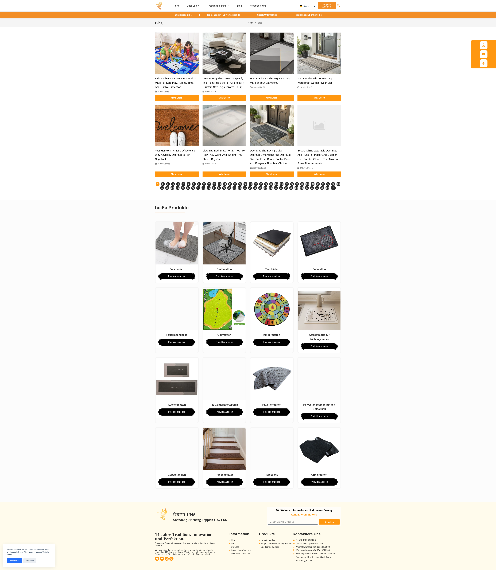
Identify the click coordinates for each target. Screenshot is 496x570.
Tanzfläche (271, 269)
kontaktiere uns (258, 6)
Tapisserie (271, 474)
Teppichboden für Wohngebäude (223, 15)
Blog (239, 6)
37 (162, 188)
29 (302, 184)
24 (276, 184)
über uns (192, 6)
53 (244, 188)
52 (239, 188)
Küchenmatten (177, 404)
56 (260, 188)
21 (261, 184)
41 (183, 188)
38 (167, 188)
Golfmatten (224, 334)
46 (208, 188)
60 (281, 188)
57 (265, 188)
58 (270, 188)
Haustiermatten (271, 404)
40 (177, 188)
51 (234, 188)
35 (333, 184)
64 (301, 188)
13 (220, 184)
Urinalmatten (319, 474)
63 (296, 188)
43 (193, 188)
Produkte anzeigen (176, 276)
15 (230, 184)
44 (198, 188)
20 (255, 184)
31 (313, 184)
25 (281, 184)
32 (317, 184)
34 (328, 184)
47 (214, 188)
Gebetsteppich (177, 474)
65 (306, 188)
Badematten (176, 269)
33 (323, 184)
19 (251, 184)
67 (317, 188)
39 (172, 188)
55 (255, 188)
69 (327, 188)
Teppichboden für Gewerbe (308, 15)
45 (203, 188)
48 (219, 188)
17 (240, 184)
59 (275, 188)
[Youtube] (162, 559)
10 (204, 184)
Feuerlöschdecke (176, 334)
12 (214, 184)
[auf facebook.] (157, 559)
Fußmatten (319, 269)
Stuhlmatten (224, 269)
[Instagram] (171, 559)
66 (312, 188)
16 (235, 184)
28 (297, 184)
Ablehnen (30, 561)
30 (307, 184)
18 (245, 184)
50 (229, 188)
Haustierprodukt (182, 15)
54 (250, 188)
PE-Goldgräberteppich (224, 404)
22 (266, 184)
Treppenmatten (224, 474)
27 (292, 184)
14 (225, 184)
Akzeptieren (15, 561)
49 (224, 188)
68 (322, 188)
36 (338, 184)
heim (176, 6)
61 (286, 188)
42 (188, 188)
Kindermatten (271, 334)
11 (209, 184)
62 (291, 188)
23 (271, 184)
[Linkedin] (167, 559)
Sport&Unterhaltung (267, 15)
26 (286, 184)
